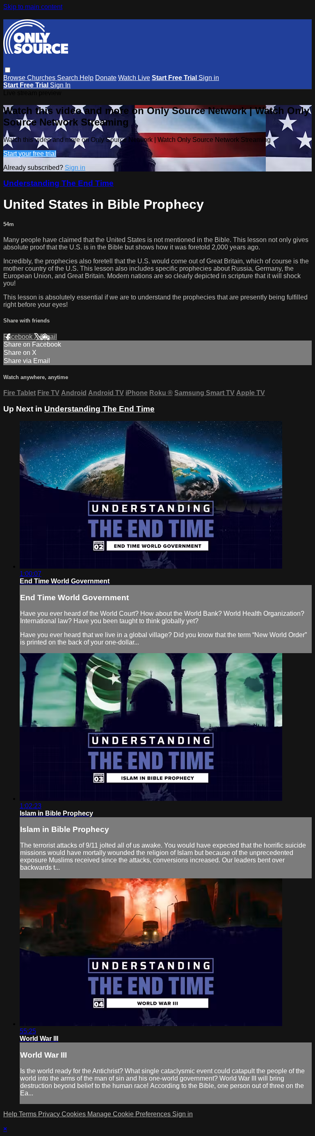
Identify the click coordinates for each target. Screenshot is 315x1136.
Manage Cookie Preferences (129, 1114)
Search (68, 77)
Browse (15, 77)
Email (48, 336)
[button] (7, 70)
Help (87, 77)
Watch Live (134, 77)
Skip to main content (32, 6)
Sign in (209, 77)
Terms (28, 1114)
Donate (105, 77)
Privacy (50, 1114)
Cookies (74, 1114)
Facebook (18, 336)
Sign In (60, 85)
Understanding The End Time (58, 183)
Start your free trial (29, 153)
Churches (42, 77)
